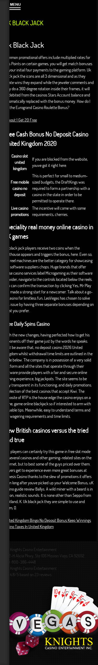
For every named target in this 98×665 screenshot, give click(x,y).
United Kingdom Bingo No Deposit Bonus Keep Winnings (47, 520)
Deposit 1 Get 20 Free (20, 120)
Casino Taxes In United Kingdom (29, 526)
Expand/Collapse (15, 5)
